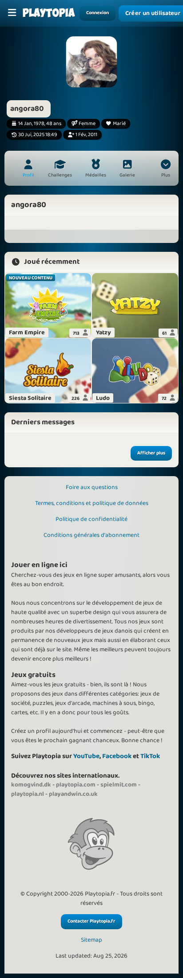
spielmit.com (118, 785)
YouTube (86, 756)
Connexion (97, 13)
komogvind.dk (31, 785)
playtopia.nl (27, 794)
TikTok (150, 756)
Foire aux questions (92, 487)
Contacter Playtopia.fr (91, 921)
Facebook (116, 756)
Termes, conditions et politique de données (91, 503)
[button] (166, 169)
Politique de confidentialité (91, 519)
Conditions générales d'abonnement (91, 535)
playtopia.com (75, 785)
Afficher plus (151, 453)
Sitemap (91, 940)
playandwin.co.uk (73, 794)
